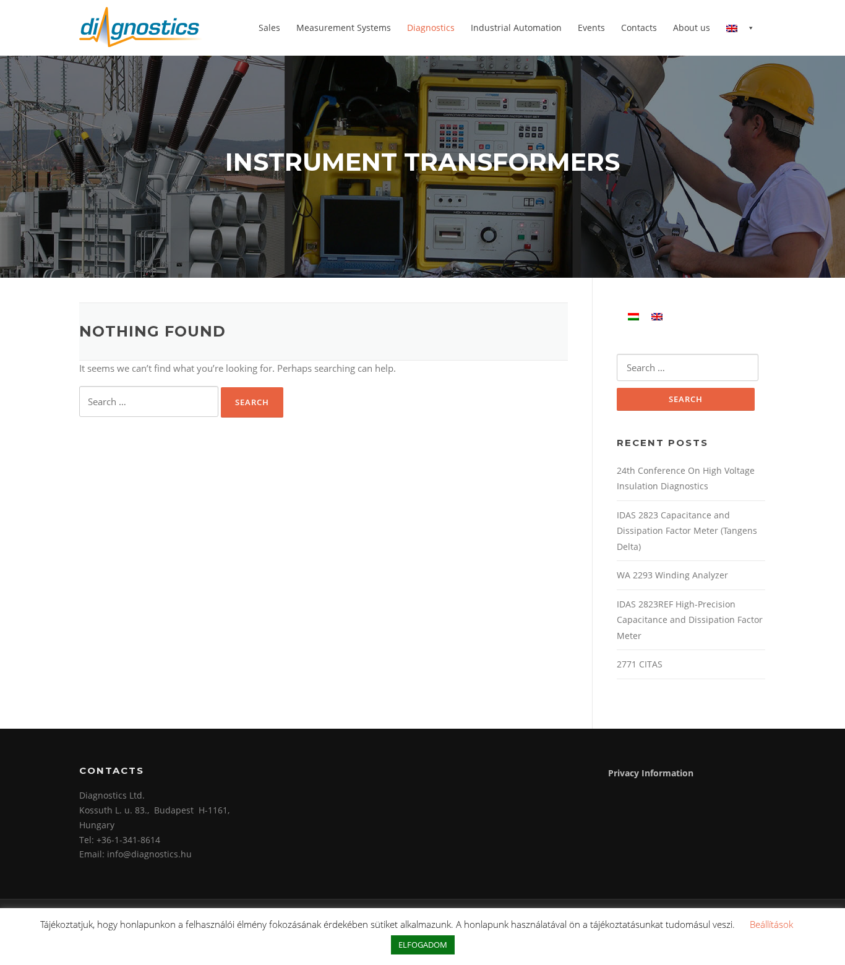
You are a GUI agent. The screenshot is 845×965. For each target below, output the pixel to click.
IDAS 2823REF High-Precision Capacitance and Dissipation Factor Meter (690, 619)
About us (691, 27)
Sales (269, 27)
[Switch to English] (657, 316)
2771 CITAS (640, 664)
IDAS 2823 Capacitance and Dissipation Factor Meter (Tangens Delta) (687, 530)
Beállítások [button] (771, 924)
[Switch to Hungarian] (633, 316)
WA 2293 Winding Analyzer (672, 575)
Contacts (639, 27)
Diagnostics (431, 27)
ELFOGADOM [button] (422, 944)
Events (591, 27)
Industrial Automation (516, 27)
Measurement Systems (343, 27)
